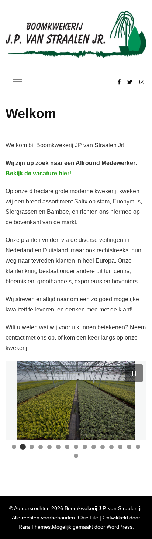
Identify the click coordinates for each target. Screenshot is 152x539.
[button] (134, 373)
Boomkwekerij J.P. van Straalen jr (103, 508)
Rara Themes (34, 527)
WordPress (119, 527)
